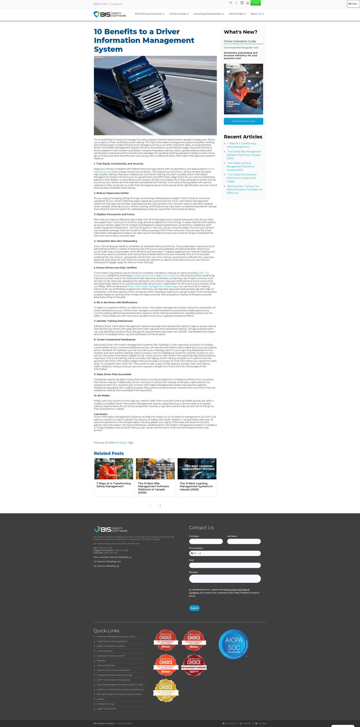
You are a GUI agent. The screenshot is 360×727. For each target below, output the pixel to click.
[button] (160, 505)
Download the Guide (243, 121)
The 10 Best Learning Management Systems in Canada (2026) (240, 166)
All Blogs (121, 442)
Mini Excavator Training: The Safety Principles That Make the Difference (244, 189)
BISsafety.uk (113, 566)
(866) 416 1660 (100, 4)
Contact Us (116, 4)
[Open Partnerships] (245, 14)
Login (256, 2)
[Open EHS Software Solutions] (163, 14)
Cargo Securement (144, 275)
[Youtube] (247, 3)
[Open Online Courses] (188, 14)
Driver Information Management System (150, 286)
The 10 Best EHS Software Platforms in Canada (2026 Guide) (241, 178)
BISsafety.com (114, 561)
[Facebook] (236, 3)
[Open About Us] (263, 14)
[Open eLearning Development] (223, 14)
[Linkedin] (242, 3)
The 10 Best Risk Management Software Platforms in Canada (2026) (244, 155)
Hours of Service (170, 275)
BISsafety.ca (125, 557)
